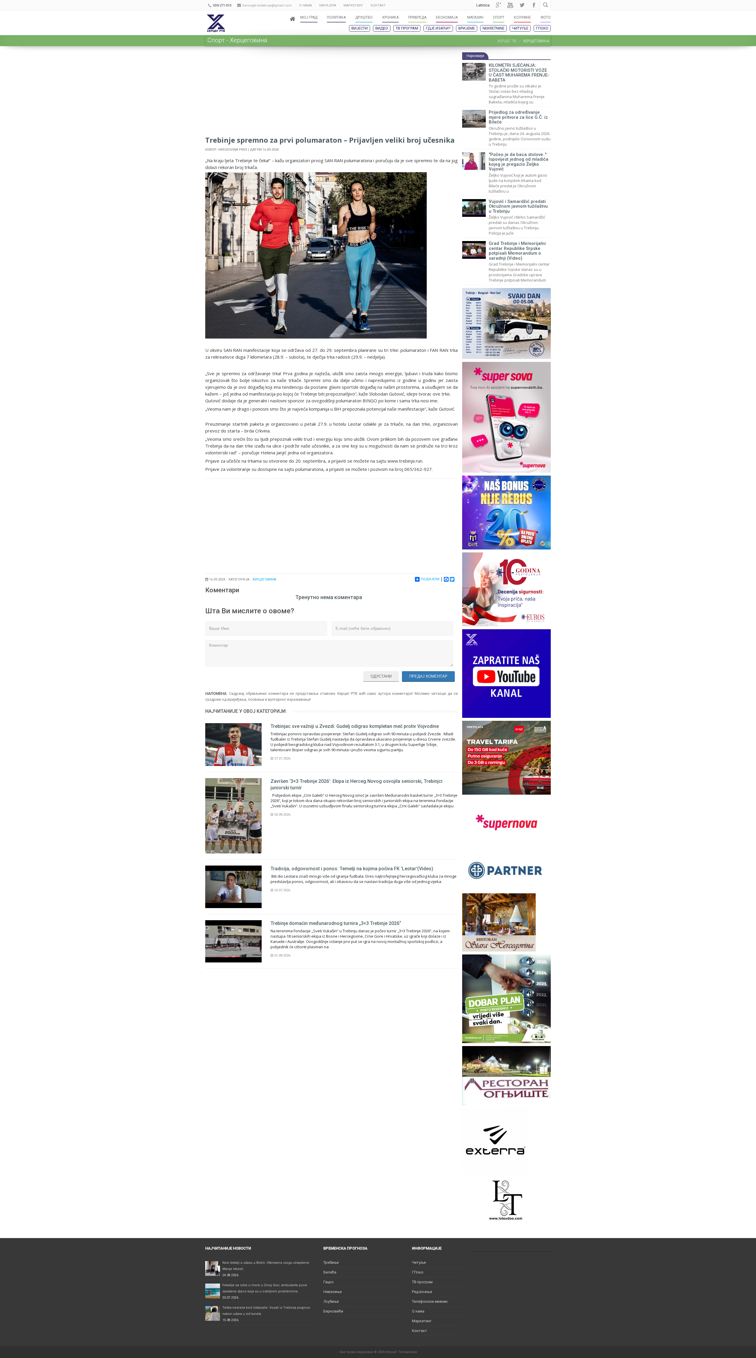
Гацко (328, 1282)
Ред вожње (422, 1291)
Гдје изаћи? (438, 28)
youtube (510, 5)
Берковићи (333, 1311)
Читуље (520, 28)
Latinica (483, 5)
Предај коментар (428, 676)
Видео (381, 28)
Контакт (419, 1330)
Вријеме (466, 28)
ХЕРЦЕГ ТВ (506, 41)
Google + (498, 5)
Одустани (381, 676)
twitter (522, 5)
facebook (534, 5)
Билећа (329, 1272)
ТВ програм (407, 28)
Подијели (430, 579)
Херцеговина (264, 579)
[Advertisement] (331, 93)
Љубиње (331, 1301)
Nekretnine (493, 28)
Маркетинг (421, 1321)
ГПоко (542, 28)
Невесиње (332, 1291)
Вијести (359, 28)
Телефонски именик (430, 1301)
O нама (418, 1311)
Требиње (331, 1262)
